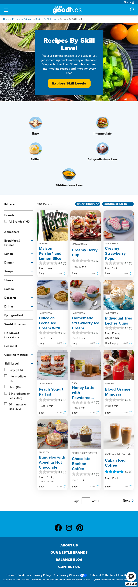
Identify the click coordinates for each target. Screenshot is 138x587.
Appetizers (11, 232)
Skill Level (11, 363)
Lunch (8, 253)
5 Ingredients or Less (19, 395)
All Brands (20, 221)
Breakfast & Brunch (12, 242)
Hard (15, 387)
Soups (8, 271)
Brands (9, 215)
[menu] (6, 10)
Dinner (9, 262)
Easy (16, 370)
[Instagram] (70, 527)
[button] (60, 273)
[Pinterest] (79, 527)
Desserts (10, 297)
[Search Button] (132, 10)
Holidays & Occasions (11, 335)
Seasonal (10, 346)
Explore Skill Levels (69, 83)
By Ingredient (13, 315)
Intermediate (17, 378)
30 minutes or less (18, 406)
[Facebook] (60, 527)
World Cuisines (15, 324)
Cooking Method (16, 354)
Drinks (8, 306)
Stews (8, 280)
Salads (9, 289)
